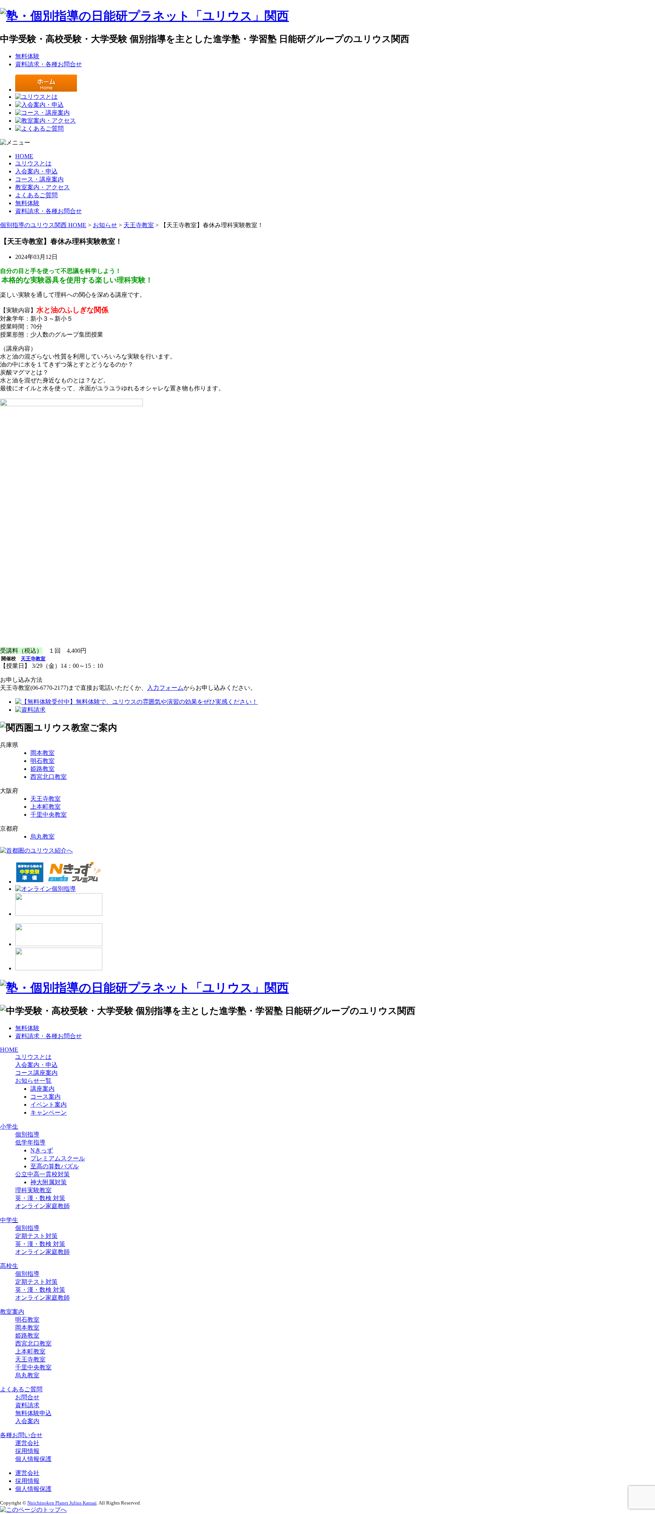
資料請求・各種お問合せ (48, 64)
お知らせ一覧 (33, 1080)
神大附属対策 (48, 1182)
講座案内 (42, 1088)
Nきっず (41, 1150)
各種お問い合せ (21, 1435)
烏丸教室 (42, 836)
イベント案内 (48, 1104)
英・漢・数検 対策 (40, 1198)
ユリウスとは (33, 163)
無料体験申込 (33, 1413)
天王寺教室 (45, 798)
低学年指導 (30, 1142)
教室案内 (12, 1311)
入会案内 (27, 1421)
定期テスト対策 (36, 1236)
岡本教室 (42, 753)
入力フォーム (165, 687)
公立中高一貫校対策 (42, 1174)
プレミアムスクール (57, 1158)
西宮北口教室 (48, 776)
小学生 (9, 1126)
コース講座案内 (36, 1073)
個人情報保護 (33, 1459)
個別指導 (27, 1134)
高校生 (9, 1266)
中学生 (9, 1220)
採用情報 (27, 1451)
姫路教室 (42, 769)
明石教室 (42, 761)
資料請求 (27, 1405)
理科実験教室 (33, 1190)
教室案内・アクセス (42, 187)
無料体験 (27, 56)
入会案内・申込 (36, 171)
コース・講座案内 (39, 179)
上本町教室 (45, 806)
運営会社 (27, 1443)
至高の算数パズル (54, 1166)
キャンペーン (48, 1112)
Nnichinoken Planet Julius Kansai (62, 1503)
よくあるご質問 (36, 195)
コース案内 (45, 1096)
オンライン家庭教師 (42, 1206)
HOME (24, 156)
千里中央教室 (48, 814)
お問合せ (27, 1397)
